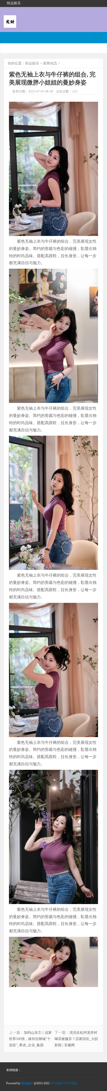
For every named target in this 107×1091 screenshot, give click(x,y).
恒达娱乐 (32, 63)
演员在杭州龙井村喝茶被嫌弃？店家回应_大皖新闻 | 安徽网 (76, 1039)
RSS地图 (56, 1083)
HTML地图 (69, 1083)
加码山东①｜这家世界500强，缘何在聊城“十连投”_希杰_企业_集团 (30, 1039)
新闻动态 (50, 63)
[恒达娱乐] (10, 24)
